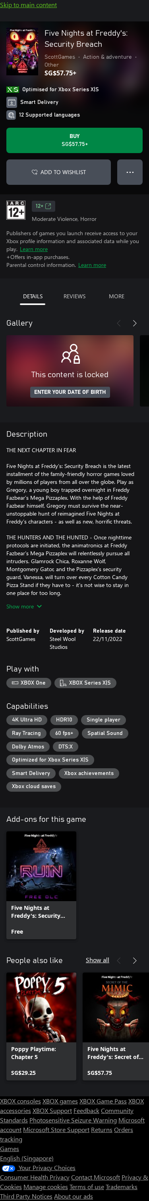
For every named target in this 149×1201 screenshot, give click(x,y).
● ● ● (130, 172)
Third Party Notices (26, 1196)
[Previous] (119, 323)
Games (9, 1148)
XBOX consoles (20, 1101)
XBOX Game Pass (103, 1101)
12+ (39, 206)
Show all (97, 959)
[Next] (135, 323)
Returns (101, 1129)
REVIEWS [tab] (74, 296)
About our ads (73, 1196)
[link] (41, 885)
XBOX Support (52, 1110)
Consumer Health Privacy (35, 1177)
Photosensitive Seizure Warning (73, 1120)
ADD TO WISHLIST (63, 172)
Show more (20, 606)
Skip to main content (28, 4)
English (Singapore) (27, 1158)
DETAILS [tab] (33, 296)
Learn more (34, 249)
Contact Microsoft (95, 1177)
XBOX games (60, 1101)
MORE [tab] (116, 296)
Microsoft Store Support (56, 1129)
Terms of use (87, 1186)
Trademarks (121, 1186)
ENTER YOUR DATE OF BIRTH (70, 392)
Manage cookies (45, 1186)
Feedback (86, 1110)
